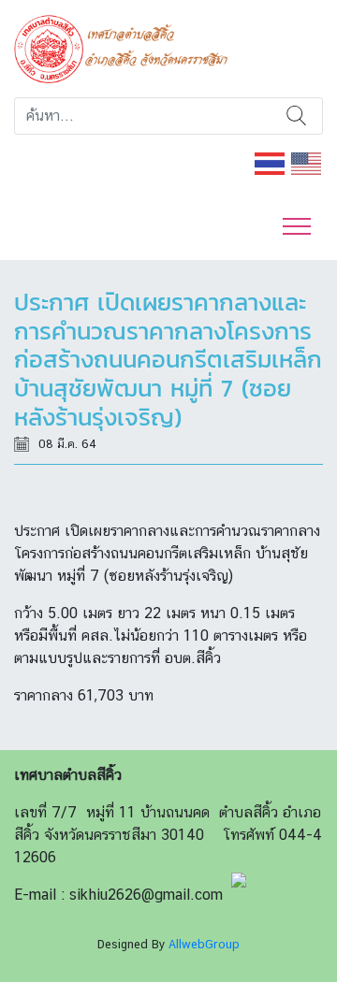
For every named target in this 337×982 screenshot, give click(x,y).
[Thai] (270, 162)
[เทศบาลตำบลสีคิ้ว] (128, 47)
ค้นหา (296, 116)
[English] (307, 162)
